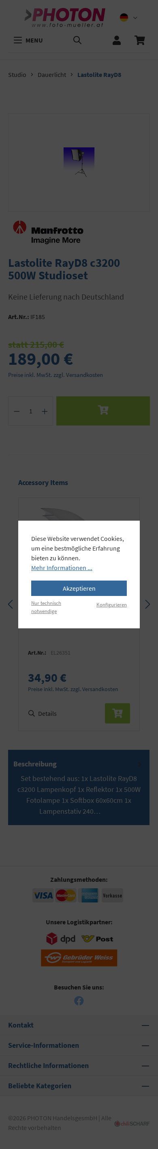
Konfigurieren (111, 604)
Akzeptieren (79, 588)
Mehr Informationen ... (61, 568)
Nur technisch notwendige (46, 607)
